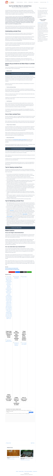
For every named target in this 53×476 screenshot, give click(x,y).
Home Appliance (36, 2)
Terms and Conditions (28, 471)
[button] (22, 2)
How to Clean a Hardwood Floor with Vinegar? (13, 457)
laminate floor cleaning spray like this (20, 139)
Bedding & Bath (31, 2)
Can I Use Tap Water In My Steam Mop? (12, 269)
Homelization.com (40, 22)
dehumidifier (25, 213)
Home (17, 471)
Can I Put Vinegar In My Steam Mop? (11, 268)
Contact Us (35, 471)
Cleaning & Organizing (19, 2)
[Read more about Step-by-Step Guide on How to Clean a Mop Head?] (27, 453)
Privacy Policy (21, 471)
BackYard (25, 2)
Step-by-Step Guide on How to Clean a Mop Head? (27, 458)
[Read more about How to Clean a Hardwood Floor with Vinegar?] (13, 452)
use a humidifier (9, 216)
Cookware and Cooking (43, 2)
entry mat (12, 210)
